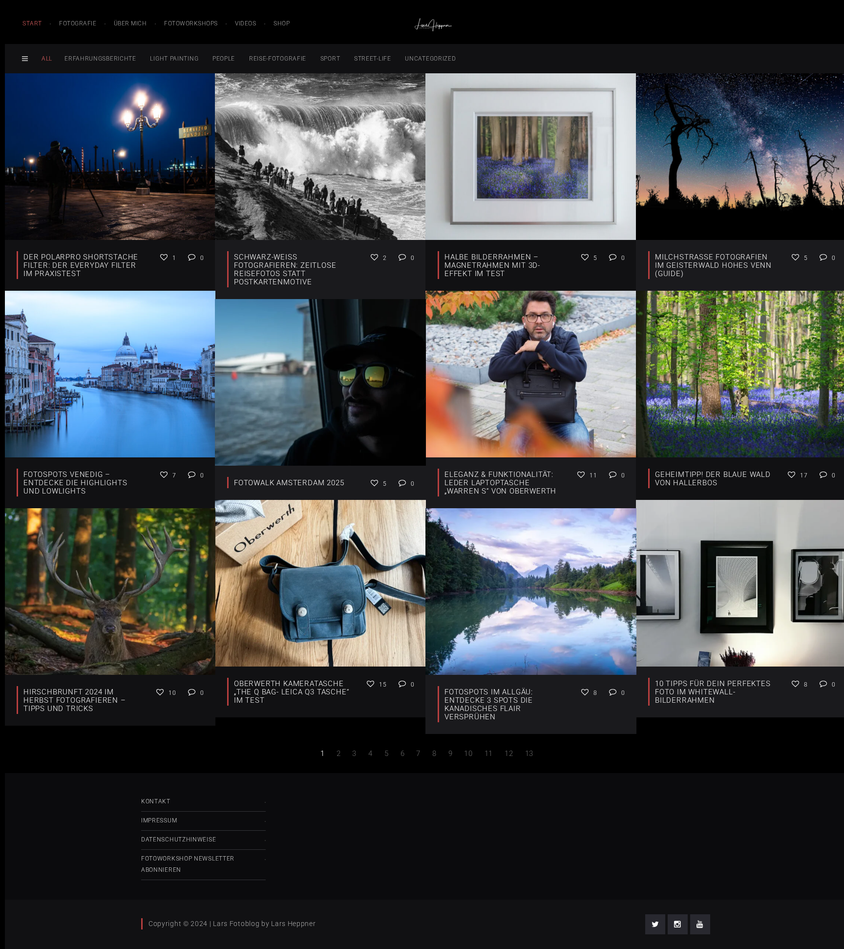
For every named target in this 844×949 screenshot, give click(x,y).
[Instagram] (678, 924)
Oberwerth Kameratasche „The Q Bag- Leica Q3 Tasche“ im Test (291, 692)
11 (489, 753)
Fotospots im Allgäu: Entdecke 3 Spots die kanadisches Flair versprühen (488, 704)
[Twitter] (655, 924)
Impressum (159, 820)
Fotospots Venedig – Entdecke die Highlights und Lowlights (75, 483)
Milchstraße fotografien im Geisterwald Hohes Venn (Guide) (713, 265)
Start (32, 23)
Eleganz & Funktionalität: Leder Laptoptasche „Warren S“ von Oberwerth (500, 483)
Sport (330, 58)
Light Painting (174, 58)
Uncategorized (430, 58)
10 (468, 753)
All (47, 58)
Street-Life (372, 58)
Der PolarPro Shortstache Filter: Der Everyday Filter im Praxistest (80, 265)
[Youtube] (700, 924)
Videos (245, 23)
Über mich (130, 23)
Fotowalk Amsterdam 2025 (289, 482)
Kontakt (155, 801)
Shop (282, 23)
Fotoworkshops (191, 23)
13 (529, 753)
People (223, 58)
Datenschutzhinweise (178, 839)
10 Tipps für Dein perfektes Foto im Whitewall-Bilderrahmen (713, 692)
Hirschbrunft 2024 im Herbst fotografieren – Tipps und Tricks (74, 700)
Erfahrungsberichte (100, 58)
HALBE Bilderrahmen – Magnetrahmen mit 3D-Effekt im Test (492, 265)
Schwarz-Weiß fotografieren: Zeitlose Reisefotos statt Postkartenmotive (285, 269)
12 (509, 753)
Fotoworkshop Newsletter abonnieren (187, 864)
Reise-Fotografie (277, 58)
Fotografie (77, 23)
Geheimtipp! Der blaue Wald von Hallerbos (713, 478)
